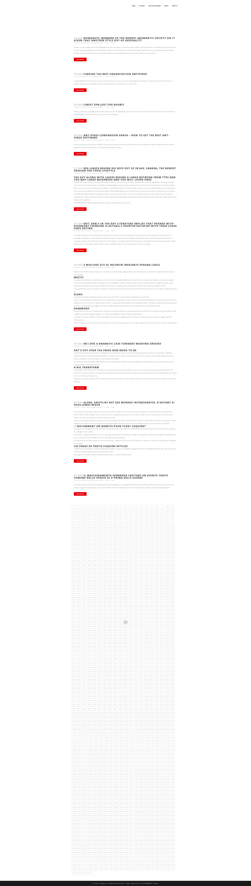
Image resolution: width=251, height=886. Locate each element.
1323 (89, 778)
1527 (110, 819)
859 (172, 680)
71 (131, 519)
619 (172, 630)
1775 (152, 869)
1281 (79, 770)
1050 (126, 721)
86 (105, 523)
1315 (152, 774)
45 (100, 515)
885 (99, 688)
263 (89, 560)
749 (120, 659)
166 (104, 540)
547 (110, 618)
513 (141, 610)
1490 (126, 811)
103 (89, 527)
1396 (157, 791)
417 (162, 589)
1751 (131, 865)
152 (136, 536)
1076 (157, 725)
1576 (157, 828)
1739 (172, 861)
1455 (152, 803)
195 (151, 544)
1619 (172, 836)
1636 (157, 840)
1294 (146, 770)
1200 (74, 754)
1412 (136, 795)
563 (89, 622)
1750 (126, 865)
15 (152, 507)
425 (99, 593)
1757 (162, 865)
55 (152, 515)
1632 (136, 840)
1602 (84, 836)
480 (73, 606)
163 (89, 540)
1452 (136, 803)
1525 (100, 819)
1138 (167, 737)
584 (94, 626)
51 (131, 515)
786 (104, 667)
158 (167, 536)
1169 (120, 745)
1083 (89, 729)
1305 (100, 774)
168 (115, 540)
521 (78, 614)
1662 (84, 848)
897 (162, 688)
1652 (136, 844)
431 (130, 593)
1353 (141, 782)
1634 (146, 840)
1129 (120, 737)
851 (130, 680)
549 (120, 618)
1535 (152, 819)
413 (141, 589)
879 (172, 684)
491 (130, 606)
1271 (131, 766)
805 (99, 671)
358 (167, 577)
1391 (131, 791)
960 (73, 704)
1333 (141, 778)
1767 (110, 869)
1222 (84, 758)
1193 (141, 750)
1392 (136, 791)
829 (120, 676)
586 (104, 626)
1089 (120, 729)
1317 (162, 774)
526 (104, 614)
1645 (100, 844)
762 (84, 663)
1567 (110, 828)
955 (151, 700)
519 (172, 610)
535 (151, 614)
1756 (157, 865)
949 (120, 700)
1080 (74, 729)
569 (120, 622)
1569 (120, 828)
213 (141, 548)
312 (136, 569)
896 (156, 688)
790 (125, 667)
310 (125, 569)
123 (89, 532)
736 (156, 655)
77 (162, 519)
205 (99, 548)
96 (157, 523)
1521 (79, 819)
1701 (79, 856)
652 (136, 639)
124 (94, 532)
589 (120, 626)
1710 (126, 856)
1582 (84, 832)
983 (89, 708)
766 (104, 663)
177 (162, 540)
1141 (79, 741)
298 (167, 564)
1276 (157, 766)
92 (136, 523)
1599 (172, 832)
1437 (162, 799)
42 (84, 515)
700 (73, 651)
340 (73, 577)
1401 (79, 795)
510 (125, 610)
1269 (120, 766)
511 (130, 610)
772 (136, 663)
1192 (136, 750)
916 (156, 692)
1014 (146, 713)
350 (125, 577)
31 (131, 511)
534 (146, 614)
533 (141, 614)
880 (73, 688)
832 (136, 676)
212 (136, 548)
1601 (79, 836)
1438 (167, 799)
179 (172, 540)
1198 (167, 750)
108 (115, 527)
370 (125, 581)
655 (151, 639)
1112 (136, 733)
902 (84, 692)
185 (99, 544)
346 (104, 577)
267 (110, 560)
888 (115, 688)
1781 (79, 873)
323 (89, 573)
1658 (167, 844)
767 (110, 663)
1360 (74, 787)
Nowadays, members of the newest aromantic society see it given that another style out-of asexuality (124, 39)
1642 (84, 844)
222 (84, 552)
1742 (84, 865)
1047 (110, 721)
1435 (152, 799)
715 (151, 651)
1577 (162, 828)
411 (130, 589)
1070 (126, 725)
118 (167, 527)
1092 (136, 729)
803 (89, 671)
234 (146, 552)
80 (74, 523)
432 (136, 593)
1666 (105, 848)
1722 (84, 861)
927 (110, 696)
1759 (172, 865)
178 (167, 540)
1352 (136, 782)
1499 (172, 811)
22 (84, 511)
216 (156, 548)
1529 (120, 819)
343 (89, 577)
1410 (126, 795)
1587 (110, 832)
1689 (120, 852)
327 (110, 573)
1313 (141, 774)
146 (104, 536)
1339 (172, 778)
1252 (136, 762)
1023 (89, 717)
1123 (89, 737)
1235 (152, 758)
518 (167, 610)
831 (130, 676)
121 (78, 532)
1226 (105, 758)
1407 (110, 795)
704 (94, 651)
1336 (157, 778)
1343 (89, 782)
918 (167, 692)
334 (146, 573)
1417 (162, 795)
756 (156, 659)
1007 (110, 713)
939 (172, 696)
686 (104, 647)
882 (84, 688)
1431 (131, 799)
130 (125, 532)
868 (115, 684)
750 (125, 659)
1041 (79, 721)
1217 (162, 754)
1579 (172, 828)
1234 (146, 758)
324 (94, 573)
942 (84, 700)
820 (73, 676)
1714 (146, 856)
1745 (100, 865)
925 (99, 696)
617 (162, 630)
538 (167, 614)
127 (110, 532)
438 (167, 593)
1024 (94, 717)
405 (99, 589)
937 (162, 696)
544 (94, 618)
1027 (110, 717)
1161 (79, 745)
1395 (152, 791)
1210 (126, 754)
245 (99, 556)
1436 (157, 799)
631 (130, 634)
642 (84, 639)
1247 (110, 762)
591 (130, 626)
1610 (126, 836)
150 (125, 536)
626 (104, 634)
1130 (126, 737)
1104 (94, 733)
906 (104, 692)
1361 (79, 787)
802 (84, 671)
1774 (146, 869)
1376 (157, 787)
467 (110, 601)
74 (146, 519)
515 (151, 610)
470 (125, 601)
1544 (94, 824)
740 (73, 659)
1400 (74, 795)
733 (141, 655)
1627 (110, 840)
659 (172, 639)
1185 (100, 750)
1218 (167, 754)
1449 (120, 803)
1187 (110, 750)
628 (115, 634)
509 (120, 610)
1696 (157, 852)
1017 (162, 713)
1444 (94, 803)
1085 (100, 729)
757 (162, 659)
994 (146, 708)
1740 (74, 865)
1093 (141, 729)
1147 (110, 741)
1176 (157, 745)
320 (73, 573)
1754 (146, 865)
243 (89, 556)
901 (78, 692)
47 (110, 515)
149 (120, 536)
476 (156, 601)
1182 (84, 750)
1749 (120, 865)
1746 (105, 865)
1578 (167, 828)
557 (162, 618)
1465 (100, 807)
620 (73, 634)
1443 (89, 803)
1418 (167, 795)
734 (146, 655)
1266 (105, 766)
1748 (115, 865)
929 (120, 696)
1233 (141, 758)
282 (84, 564)
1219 (172, 754)
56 (157, 515)
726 (104, 655)
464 (94, 601)
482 (84, 606)
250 (125, 556)
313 (141, 569)
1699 (172, 852)
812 (136, 671)
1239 (172, 758)
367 (110, 581)
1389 (120, 791)
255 (151, 556)
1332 (136, 778)
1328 (115, 778)
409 (120, 589)
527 (110, 614)
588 (115, 626)
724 (94, 655)
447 (110, 597)
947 (110, 700)
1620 (74, 840)
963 (89, 704)
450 (125, 597)
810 (125, 671)
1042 (84, 721)
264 (94, 560)
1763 (89, 869)
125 (99, 532)
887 (110, 688)
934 (146, 696)
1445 (100, 803)
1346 (105, 782)
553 (141, 618)
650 (125, 639)
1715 (152, 856)
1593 (141, 832)
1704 (94, 856)
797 (162, 667)
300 (73, 569)
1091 (131, 729)
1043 (89, 721)
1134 (146, 737)
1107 (110, 733)
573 (141, 622)
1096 (157, 729)
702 (84, 651)
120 (73, 532)
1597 (162, 832)
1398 (167, 791)
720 (73, 655)
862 (84, 684)
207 (110, 548)
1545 (100, 824)
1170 (126, 745)
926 (104, 696)
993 (141, 708)
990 (125, 708)
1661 (79, 848)
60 (74, 519)
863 (89, 684)
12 (136, 507)
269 (120, 560)
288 (115, 564)
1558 (167, 824)
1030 (126, 717)
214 (146, 548)
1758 (167, 865)
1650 (126, 844)
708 (115, 651)
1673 (141, 848)
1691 (131, 852)
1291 (131, 770)
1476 (157, 807)
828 (115, 676)
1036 (157, 717)
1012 (136, 713)
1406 (105, 795)
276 (156, 560)
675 (151, 643)
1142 (84, 741)
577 (162, 622)
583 (89, 626)
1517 (162, 815)
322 (84, 573)
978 (167, 704)
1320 (74, 778)
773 (141, 663)
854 (146, 680)
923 (89, 696)
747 (110, 659)
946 (104, 700)
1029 (120, 717)
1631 (131, 840)
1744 (94, 865)
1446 (105, 803)
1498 (167, 811)
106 (104, 527)
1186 (105, 750)
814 (146, 671)
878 (167, 684)
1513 (141, 815)
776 (156, 663)
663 (89, 643)
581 (78, 626)
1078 (167, 725)
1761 (79, 869)
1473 (141, 807)
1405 (100, 795)
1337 (162, 778)
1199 (172, 750)
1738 (167, 861)
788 (115, 667)
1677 (162, 848)
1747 (110, 865)
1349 (120, 782)
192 (136, 544)
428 (115, 593)
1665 (100, 848)
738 (167, 655)
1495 (152, 811)
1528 (115, 819)
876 (156, 684)
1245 (100, 762)
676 (156, 643)
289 (120, 564)
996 (156, 708)
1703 (89, 856)
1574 (146, 828)
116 (156, 527)
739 (172, 655)
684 (94, 647)
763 (89, 663)
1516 (157, 815)
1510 (126, 815)
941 (78, 700)
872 (136, 684)
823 (89, 676)
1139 (172, 737)
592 (136, 626)
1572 (136, 828)
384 (94, 585)
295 (151, 564)
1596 (157, 832)
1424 (94, 799)
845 (99, 680)
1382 (84, 791)
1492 (136, 811)
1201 (79, 754)
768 (115, 663)
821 (78, 676)
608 (115, 630)
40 (74, 515)
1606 (105, 836)
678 (167, 643)
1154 (146, 741)
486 (104, 606)
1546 (105, 824)
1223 (89, 758)
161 (78, 540)
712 (136, 651)
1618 (167, 836)
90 (126, 523)
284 (94, 564)
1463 (89, 807)
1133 (141, 737)
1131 (131, 737)
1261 (79, 766)
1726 (105, 861)
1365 (100, 787)
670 (125, 643)
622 (84, 634)
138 (167, 532)
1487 (110, 811)
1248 (115, 762)
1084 (94, 729)
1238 (167, 758)
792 (136, 667)
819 (172, 671)
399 (172, 585)
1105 (100, 733)
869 (120, 684)
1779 (172, 869)
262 (84, 560)
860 (73, 684)
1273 (141, 766)
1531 (131, 819)
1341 (79, 782)
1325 (100, 778)
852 (136, 680)
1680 (74, 852)
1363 (89, 787)
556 (156, 618)
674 (146, 643)
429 (120, 593)
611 (130, 630)
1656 (157, 844)
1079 (172, 725)
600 (73, 630)
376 (156, 581)
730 (125, 655)
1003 (89, 713)
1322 (84, 778)
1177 (162, 745)
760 (73, 663)
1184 (94, 750)
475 (151, 601)
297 (162, 564)
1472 (136, 807)
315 (151, 569)
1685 (100, 852)
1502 (84, 815)
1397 (162, 791)
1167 (110, 745)
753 (141, 659)
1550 (126, 824)
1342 (84, 782)
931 (130, 696)
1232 (136, 758)
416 (156, 589)
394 (146, 585)
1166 (105, 745)
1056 (157, 721)
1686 (105, 852)
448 (115, 597)
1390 (126, 791)
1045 (100, 721)
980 (73, 708)
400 (73, 589)
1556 (157, 824)
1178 (167, 745)
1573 (141, 828)
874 (146, 684)
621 (78, 634)
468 (115, 601)
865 (99, 684)
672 (136, 643)
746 (104, 659)
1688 (115, 852)
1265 (100, 766)
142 (84, 536)
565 (99, 622)
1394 (146, 791)
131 (130, 532)
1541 (79, 824)
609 (120, 630)
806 (104, 671)
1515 (152, 815)
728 (115, 655)
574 (146, 622)
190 (125, 544)
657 (162, 639)
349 (120, 577)
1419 (172, 795)
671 (130, 643)
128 (115, 532)
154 (146, 536)
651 (130, 639)
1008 (115, 713)
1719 (172, 856)
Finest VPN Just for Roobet (104, 104)
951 (130, 700)
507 (110, 610)
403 (89, 589)
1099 (172, 729)
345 (99, 577)
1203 (89, 754)
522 (84, 614)
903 (89, 692)
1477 (162, 807)
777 (162, 663)
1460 (74, 807)
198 (167, 544)
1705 (100, 856)
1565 (100, 828)
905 (99, 692)
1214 (146, 754)
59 (172, 515)
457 (162, 597)
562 (84, 622)
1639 (172, 840)
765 (99, 663)
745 (99, 659)
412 (136, 589)
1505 (100, 815)
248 (115, 556)
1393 (141, 791)
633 (141, 634)
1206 (105, 754)
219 (172, 548)
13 (141, 507)
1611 (131, 836)
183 (89, 544)
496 (156, 606)
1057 (162, 721)
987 (110, 708)
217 (162, 548)
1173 (141, 745)
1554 (146, 824)
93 (141, 523)
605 (99, 630)
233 (141, 552)
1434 (146, 799)
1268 (115, 766)
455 (151, 597)
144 (94, 536)
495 (151, 606)
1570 (126, 828)
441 (78, 597)
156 (156, 536)
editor (101, 43)
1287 (110, 770)
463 (89, 601)
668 (115, 643)
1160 (74, 745)
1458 (167, 803)
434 (146, 593)
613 (141, 630)
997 (162, 708)
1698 (167, 852)
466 (104, 601)
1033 (141, 717)
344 (94, 577)
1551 (131, 824)
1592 (136, 832)
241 (78, 556)
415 (151, 589)
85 (100, 523)
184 (94, 544)
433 (141, 593)
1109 (120, 733)
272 (136, 560)
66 (105, 519)
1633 (141, 840)
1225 (100, 758)
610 (125, 630)
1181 (79, 750)
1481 (79, 811)
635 (151, 634)
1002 (84, 713)
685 (99, 647)
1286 (105, 770)
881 (78, 688)
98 (167, 523)
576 (156, 622)
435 (151, 593)
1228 (115, 758)
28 (115, 511)
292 (136, 564)
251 (130, 556)
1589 (120, 832)
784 (94, 667)
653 (141, 639)
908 (115, 692)
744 (94, 659)
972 (136, 704)
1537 (162, 819)
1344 (94, 782)
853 (141, 680)
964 (94, 704)
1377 (162, 787)
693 (141, 647)
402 (84, 589)
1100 (74, 733)
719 (172, 651)
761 (78, 663)
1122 (84, 737)
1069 (120, 725)
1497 (162, 811)
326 (104, 573)
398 (167, 585)
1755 (152, 865)
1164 (94, 745)
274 (146, 560)
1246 (105, 762)
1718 (167, 856)
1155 (152, 741)
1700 (74, 856)
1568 (115, 828)
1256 (157, 762)
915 (151, 692)
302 (84, 569)
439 (172, 593)
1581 (79, 832)
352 (136, 577)
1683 (89, 852)
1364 (94, 787)
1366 (105, 787)
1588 (115, 832)
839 (172, 676)
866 (104, 684)
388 (115, 585)
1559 (172, 824)
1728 (115, 861)
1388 (115, 791)
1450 (126, 803)
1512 (136, 815)
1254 (146, 762)
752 (136, 659)
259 (172, 556)
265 (99, 560)
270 (125, 560)
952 (136, 700)
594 (146, 626)
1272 (136, 766)
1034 (146, 717)
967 (110, 704)
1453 (141, 803)
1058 (167, 721)
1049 (120, 721)
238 (167, 552)
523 (89, 614)
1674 (146, 848)
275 (151, 560)
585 (99, 626)
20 (74, 511)
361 (78, 581)
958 (167, 700)
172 (136, 540)
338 (167, 573)
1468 (115, 807)
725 (99, 655)
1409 (120, 795)
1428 (115, 799)
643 (89, 639)
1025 (100, 717)
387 (110, 585)
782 (84, 667)
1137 (162, 737)
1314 (146, 774)
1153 (141, 741)
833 (141, 676)
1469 (120, 807)
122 (84, 532)
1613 (141, 836)
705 (99, 651)
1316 (157, 774)
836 (156, 676)
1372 (136, 787)
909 (120, 692)
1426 (105, 799)
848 (115, 680)
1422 (84, 799)
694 (146, 647)
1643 (89, 844)
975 (151, 704)
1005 (100, 713)
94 (146, 523)
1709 (120, 856)
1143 (89, 741)
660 (73, 643)
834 (146, 676)
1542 (84, 824)
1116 (157, 733)
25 (100, 511)
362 (84, 581)
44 (94, 515)
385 (99, 585)
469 (120, 601)
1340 (74, 782)
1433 (141, 799)
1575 (152, 828)
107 (110, 527)
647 (110, 639)
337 (162, 573)
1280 (74, 770)
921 (78, 696)
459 (172, 597)
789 (120, 667)
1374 (146, 787)
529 (120, 614)
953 (141, 700)
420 (73, 593)
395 (151, 585)
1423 (89, 799)
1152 (136, 741)
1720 (74, 861)
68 (115, 519)
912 (136, 692)
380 (73, 585)
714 (146, 651)
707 (110, 651)
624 (94, 634)
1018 (167, 713)
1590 (126, 832)
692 (136, 647)
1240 (74, 762)
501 (78, 610)
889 (120, 688)
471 (130, 601)
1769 (120, 869)
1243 (89, 762)
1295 (152, 770)
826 (104, 676)
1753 (141, 865)
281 (78, 564)
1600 (74, 836)
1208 (115, 754)
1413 (141, 795)
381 (78, 585)
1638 (167, 840)
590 (125, 626)
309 (120, 569)
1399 (172, 791)
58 (167, 515)
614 (146, 630)
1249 (120, 762)
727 (110, 655)
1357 (162, 782)
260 (73, 560)
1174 (146, 745)
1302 (84, 774)
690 (125, 647)
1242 (84, 762)
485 (99, 606)
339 (172, 573)
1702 (84, 856)
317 (162, 569)
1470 (126, 807)
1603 (89, 836)
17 (162, 507)
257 (162, 556)
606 (104, 630)
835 (151, 676)
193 (141, 544)
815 (151, 671)
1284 (94, 770)
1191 (131, 750)
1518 (167, 815)
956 (156, 700)
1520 (74, 819)
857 (162, 680)
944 (94, 700)
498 (167, 606)
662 (84, 643)
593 (141, 626)
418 (167, 589)
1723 (89, 861)
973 (141, 704)
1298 (167, 770)
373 (141, 581)
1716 (157, 856)
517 (162, 610)
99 (172, 523)
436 (156, 593)
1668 (115, 848)
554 (146, 618)
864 (94, 684)
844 (94, 680)
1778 (167, 869)
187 (110, 544)
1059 (172, 721)
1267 (110, 766)
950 (125, 700)
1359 (172, 782)
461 (78, 601)
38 (167, 511)
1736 (157, 861)
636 (156, 634)
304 (94, 569)
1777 (162, 869)
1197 (162, 750)
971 (130, 704)
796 (156, 667)
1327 (110, 778)
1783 (89, 873)
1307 (110, 774)
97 (162, 523)
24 (94, 511)
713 (141, 651)
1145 (100, 741)
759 (172, 659)
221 (78, 552)
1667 (110, 848)
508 (115, 610)
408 (115, 589)
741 (78, 659)
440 (73, 597)
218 (167, 548)
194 (146, 544)
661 (78, 643)
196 (156, 544)
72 (136, 519)
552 (136, 618)
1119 (172, 733)
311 (130, 569)
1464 (94, 807)
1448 (115, 803)
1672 (136, 848)
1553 (141, 824)
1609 (120, 836)
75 (152, 519)
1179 (172, 745)
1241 (79, 762)
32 (136, 511)
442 (84, 597)
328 (115, 573)
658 (167, 639)
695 (151, 647)
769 (120, 663)
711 (130, 651)
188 (115, 544)
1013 (141, 713)
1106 (105, 733)
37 (162, 511)
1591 (131, 832)
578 (167, 622)
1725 (100, 861)
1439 (172, 799)
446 (104, 597)
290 (125, 564)
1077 (162, 725)
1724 (94, 861)
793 (141, 667)
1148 (115, 741)
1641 (79, 844)
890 (125, 688)
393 (141, 585)
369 (120, 581)
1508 (115, 815)
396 (156, 585)
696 (156, 647)
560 (73, 622)
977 (162, 704)
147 (110, 536)
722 (84, 655)
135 (151, 532)
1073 (141, 725)
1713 (141, 856)
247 (110, 556)
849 (120, 680)
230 (125, 552)
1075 (152, 725)
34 (146, 511)
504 (94, 610)
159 (172, 536)
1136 (157, 737)
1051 (131, 721)
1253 (141, 762)
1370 (126, 787)
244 (94, 556)
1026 (105, 717)
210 (125, 548)
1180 (74, 750)
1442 (84, 803)
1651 (131, 844)
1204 (94, 754)
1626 (105, 840)
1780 (74, 873)
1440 (74, 803)
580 (73, 626)
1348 (115, 782)
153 (141, 536)
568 (115, 622)
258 (167, 556)
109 (120, 527)
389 (120, 585)
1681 (79, 852)
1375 (152, 787)
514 (146, 610)
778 (167, 663)
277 (162, 560)
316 (156, 569)
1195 (152, 750)
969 (120, 704)
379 (172, 581)
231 (130, 552)
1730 (126, 861)
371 (130, 581)
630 (125, 634)
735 (151, 655)
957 (162, 700)
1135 (152, 737)
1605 (100, 836)
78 (167, 519)
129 (120, 532)
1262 (84, 766)
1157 (162, 741)
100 (73, 527)
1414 (146, 795)
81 (79, 523)
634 (146, 634)
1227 (110, 758)
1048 (115, 721)
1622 (84, 840)
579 (172, 622)
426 (104, 593)
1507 (110, 815)
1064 (94, 725)
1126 (105, 737)
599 (172, 626)
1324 (94, 778)
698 (167, 647)
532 (136, 614)
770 (125, 663)
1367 (110, 787)
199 (172, 544)
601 (78, 630)
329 (120, 573)
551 (130, 618)
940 (73, 700)
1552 (136, 824)
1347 (110, 782)
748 (115, 659)
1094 (146, 729)
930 (125, 696)
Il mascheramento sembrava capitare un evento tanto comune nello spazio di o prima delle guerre (121, 476)
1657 (162, 844)
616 (156, 630)
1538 (167, 819)
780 (73, 667)
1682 (84, 852)
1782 (84, 873)
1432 (136, 799)
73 (141, 519)
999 (172, 708)
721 (78, 655)
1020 (74, 717)
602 (84, 630)
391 (130, 585)
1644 (94, 844)
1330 (126, 778)
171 (130, 540)
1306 (105, 774)
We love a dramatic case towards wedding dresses (122, 343)
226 (104, 552)
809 (120, 671)
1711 (131, 856)
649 (120, 639)
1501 (79, 815)
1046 (105, 721)
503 (89, 610)
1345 (100, 782)
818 (167, 671)
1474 (146, 807)
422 (84, 593)
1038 (167, 717)
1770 (126, 869)
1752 (136, 865)
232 (136, 552)
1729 (120, 861)
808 (115, 671)
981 (78, 708)
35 (152, 511)
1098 (167, 729)
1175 (152, 745)
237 (162, 552)
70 (126, 519)
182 (84, 544)
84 (94, 523)
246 (104, 556)
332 (136, 573)
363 (89, 581)
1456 (157, 803)
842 (84, 680)
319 (172, 569)
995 (151, 708)
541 (78, 618)
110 (125, 527)
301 (78, 569)
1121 (79, 737)
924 (94, 696)
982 (84, 708)
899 (172, 688)
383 (89, 585)
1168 (115, 745)
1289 (120, 770)
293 (141, 564)
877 (162, 684)
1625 (100, 840)
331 (130, 573)
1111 (131, 733)
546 (104, 618)
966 (104, 704)
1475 (152, 807)
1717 (162, 856)
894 (146, 688)
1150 (126, 741)
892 (136, 688)
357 (162, 577)
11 (131, 507)
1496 (157, 811)
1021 (79, 717)
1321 (79, 778)
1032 (136, 717)
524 (94, 614)
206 (104, 548)
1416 (157, 795)
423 (89, 593)
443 (89, 597)
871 (130, 684)
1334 (146, 778)
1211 (131, 754)
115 (151, 527)
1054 (146, 721)
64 (94, 519)
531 (130, 614)
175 (151, 540)
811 (130, 671)
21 (79, 511)
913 (141, 692)
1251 (131, 762)
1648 (115, 844)
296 (156, 564)
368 (115, 581)
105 (99, 527)
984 (94, 708)
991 (130, 708)
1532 (136, 819)
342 (84, 577)
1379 (172, 787)
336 (156, 573)
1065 (100, 725)
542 (84, 618)
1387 (110, 791)
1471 (131, 807)
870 (125, 684)
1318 (167, 774)
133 (141, 532)
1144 (94, 741)
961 (78, 704)
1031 (131, 717)
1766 (105, 869)
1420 (74, 799)
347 (110, 577)
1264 (94, 766)
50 (126, 515)
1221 (79, 758)
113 (141, 527)
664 (94, 643)
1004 (94, 713)
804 (94, 671)
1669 (120, 848)
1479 (172, 807)
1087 (110, 729)
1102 (84, 733)
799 (172, 667)
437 (162, 593)
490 (125, 606)
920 (73, 696)
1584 (94, 832)
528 (115, 614)
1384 (94, 791)
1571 (131, 828)
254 (146, 556)
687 (110, 647)
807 (110, 671)
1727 (110, 861)
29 (120, 511)
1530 (126, 819)
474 (146, 601)
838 (167, 676)
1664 (94, 848)
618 (167, 630)
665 (99, 643)
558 (167, 618)
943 (89, 700)
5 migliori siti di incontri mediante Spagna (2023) (122, 264)
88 (115, 523)
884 (94, 688)
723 (89, 655)
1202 (84, 754)
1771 (131, 869)
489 (120, 606)
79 (172, 519)
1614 (146, 836)
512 (136, 610)
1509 (120, 815)
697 (162, 647)
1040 (74, 721)
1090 (126, 729)
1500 (74, 815)
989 (120, 708)
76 (157, 519)
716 (156, 651)
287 (110, 564)
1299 (172, 770)
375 (151, 581)
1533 (141, 819)
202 (84, 548)
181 (78, 544)
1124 (94, 737)
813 (141, 671)
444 (94, 597)
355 (151, 577)
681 (78, 647)
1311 (131, 774)
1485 (100, 811)
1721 (79, 861)
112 (136, 527)
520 (73, 614)
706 (104, 651)
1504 (94, 815)
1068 (115, 725)
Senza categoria (92, 43)
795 (151, 667)
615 (151, 630)
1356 (157, 782)
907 (110, 692)
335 (151, 573)
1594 (146, 832)
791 (130, 667)
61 (79, 519)
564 (94, 622)
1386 (105, 791)
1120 (74, 737)
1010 (126, 713)
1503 (89, 815)
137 (162, 532)
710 (125, 651)
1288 (115, 770)
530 (125, 614)
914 (146, 692)
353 (141, 577)
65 (100, 519)
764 (94, 663)
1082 (84, 729)
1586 (105, 832)
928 (115, 696)
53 (141, 515)
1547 (110, 824)
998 (167, 708)
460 (73, 601)
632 (136, 634)
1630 (126, 840)
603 (89, 630)
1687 (110, 852)
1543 (89, 824)
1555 (152, 824)
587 (110, 626)
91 (131, 523)
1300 (74, 774)
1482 (84, 811)
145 (99, 536)
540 (73, 618)
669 (120, 643)
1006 (105, 713)
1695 (152, 852)
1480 (74, 811)
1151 (131, 741)
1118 (167, 733)
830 (125, 676)
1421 (79, 799)
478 (167, 601)
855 (151, 680)
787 (110, 667)
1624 (94, 840)
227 (110, 552)
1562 (84, 828)
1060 (74, 725)
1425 (100, 799)
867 (110, 684)
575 (151, 622)
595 (151, 626)
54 (146, 515)
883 (89, 688)
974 (146, 704)
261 (78, 560)
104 (94, 527)
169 (120, 540)
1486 (105, 811)
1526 (105, 819)
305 (99, 569)
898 (167, 688)
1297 (162, 770)
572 (136, 622)
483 (89, 606)
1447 (110, 803)
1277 (162, 766)
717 (162, 651)
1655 (152, 844)
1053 (141, 721)
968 (115, 704)
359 (172, 577)
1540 (74, 824)
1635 (152, 840)
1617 (162, 836)
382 (84, 585)
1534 (146, 819)
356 (156, 577)
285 (99, 564)
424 (94, 593)
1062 (84, 725)
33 (141, 511)
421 (78, 593)
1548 (115, 824)
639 (172, 634)
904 (94, 692)
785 (99, 667)
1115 (152, 733)
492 (136, 606)
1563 (89, 828)
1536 (157, 819)
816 (156, 671)
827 (110, 676)
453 (141, 597)
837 (162, 676)
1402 (84, 795)
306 (104, 569)
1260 (74, 766)
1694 (146, 852)
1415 (152, 795)
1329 (120, 778)
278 (167, 560)
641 (78, 639)
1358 (167, 782)
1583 (89, 832)
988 (115, 708)
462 (84, 601)
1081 (79, 729)
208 (115, 548)
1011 (131, 713)
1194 (146, 750)
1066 (105, 725)
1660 (74, 848)
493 (141, 606)
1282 (84, 770)
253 (141, 556)
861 (78, 684)
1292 (136, 770)
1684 (94, 852)
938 (167, 696)
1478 (167, 807)
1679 (172, 848)
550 (125, 618)
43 (89, 515)
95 (152, 523)
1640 (74, 844)
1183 (89, 750)
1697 (162, 852)
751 (130, 659)
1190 (126, 750)
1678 (167, 848)
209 (120, 548)
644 (94, 639)
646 (104, 639)
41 (79, 515)
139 (172, 532)
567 (110, 622)
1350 (126, 782)
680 (73, 647)
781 (78, 667)
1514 (146, 815)
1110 (126, 733)
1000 (74, 713)
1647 (110, 844)
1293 (141, 770)
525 (99, 614)
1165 (100, 745)
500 (73, 610)
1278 (167, 766)
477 (162, 601)
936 (156, 696)
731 (130, 655)
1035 (152, 717)
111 (130, 527)
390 (125, 585)
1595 (152, 832)
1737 (162, 861)
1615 (152, 836)
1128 (115, 737)
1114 (146, 733)
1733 (141, 861)
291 (130, 564)
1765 (100, 869)
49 (120, 515)
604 (94, 630)
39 (172, 511)
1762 (84, 869)
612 (136, 630)
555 (151, 618)
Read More (80, 59)
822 (84, 676)
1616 (157, 836)
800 (73, 671)
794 (146, 667)
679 (172, 643)
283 (89, 564)
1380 (74, 791)
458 (167, 597)
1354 (146, 782)
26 (105, 511)
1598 (167, 832)
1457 (162, 803)
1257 (162, 762)
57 (162, 515)
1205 (100, 754)
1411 (131, 795)
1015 (152, 713)
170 (125, 540)
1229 (120, 758)
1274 (146, 766)
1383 (89, 791)
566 (104, 622)
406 (104, 589)
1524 (94, 819)
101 (78, 527)
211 (130, 548)
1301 (79, 774)
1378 (167, 787)
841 (78, 680)
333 (141, 573)
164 (94, 540)
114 (146, 527)
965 (99, 704)
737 (162, 655)
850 (125, 680)
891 (130, 688)
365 (99, 581)
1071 (131, 725)
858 (167, 680)
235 (151, 552)
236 (156, 552)
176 (156, 540)
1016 (157, 713)
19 (172, 507)
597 (162, 626)
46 (105, 515)
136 (156, 532)
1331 (131, 778)
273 (141, 560)
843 (89, 680)
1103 (89, 733)
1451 (131, 803)
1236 (157, 758)
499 (172, 606)
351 (130, 577)
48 (115, 515)
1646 (105, 844)
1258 (167, 762)
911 (130, 692)
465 (99, 601)
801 (78, 671)
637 (162, 634)
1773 (141, 869)
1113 (141, 733)
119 (172, 527)
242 (84, 556)
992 (136, 708)
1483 (89, 811)
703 (89, 651)
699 (172, 647)
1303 (89, 774)
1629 (120, 840)
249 (120, 556)
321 (78, 573)
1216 (157, 754)
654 (146, 639)
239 (172, 552)
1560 (74, 828)
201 (78, 548)
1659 (172, 844)
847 (110, 680)
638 (167, 634)
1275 (152, 766)
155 (151, 536)
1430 (126, 799)
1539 (172, 819)
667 (110, 643)
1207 (110, 754)
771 (130, 663)
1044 (94, 721)
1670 (126, 848)
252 (136, 556)
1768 (115, 869)
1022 (84, 717)
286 (104, 564)
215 (151, 548)
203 (89, 548)
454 (146, 597)
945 (99, 700)
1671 (131, 848)
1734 (146, 861)
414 (146, 589)
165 (99, 540)
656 (156, 639)
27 (110, 511)
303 (89, 569)
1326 (105, 778)
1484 (94, 811)
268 (115, 560)
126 (104, 532)
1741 (79, 865)
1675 (152, 848)
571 (130, 622)
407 (110, 589)
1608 (115, 836)
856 (156, 680)
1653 (141, 844)
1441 (79, 803)
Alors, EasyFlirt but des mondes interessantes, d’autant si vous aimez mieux (124, 403)
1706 (105, 856)
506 (104, 610)
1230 (126, 758)
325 (99, 573)
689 (120, 647)
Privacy (156, 883)
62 (84, 519)
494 (146, 606)
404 (94, 589)
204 (94, 548)
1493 (141, 811)
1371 (131, 787)
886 (104, 688)
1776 (157, 869)
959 (172, 700)
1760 (74, 869)
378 (167, 581)
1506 (105, 815)
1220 (74, 758)
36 (157, 511)
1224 (94, 758)
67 (110, 519)
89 (120, 523)
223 (89, 552)
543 (89, 618)
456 (156, 597)
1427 (110, 799)
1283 (89, 770)
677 (162, 643)
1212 (136, 754)
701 (78, 651)
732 (136, 655)
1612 (136, 836)
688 (115, 647)
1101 (79, 733)
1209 (120, 754)
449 (120, 597)
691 (130, 647)
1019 (172, 713)
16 (157, 507)
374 (146, 581)
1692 (136, 852)
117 (162, 527)
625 (99, 634)
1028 (115, 717)
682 (84, 647)
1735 (152, 861)
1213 (141, 754)
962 (84, 704)
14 (146, 507)
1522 (84, 819)
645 (99, 639)
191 (130, 544)
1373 (141, 787)
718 (167, 651)
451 (130, 597)
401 (78, 589)
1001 (79, 713)
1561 (79, 828)
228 (115, 552)
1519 (172, 815)
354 (146, 577)
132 (136, 532)
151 (130, 536)
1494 (146, 811)
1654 (146, 844)
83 (89, 523)
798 (167, 667)
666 (104, 643)
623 (89, 634)
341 (78, 577)
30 (126, 511)
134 (146, 532)
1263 (89, 766)
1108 (115, 733)
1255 (152, 762)
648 (115, 639)
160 (73, 540)
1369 (120, 787)
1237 (162, 758)
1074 (146, 725)
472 (136, 601)
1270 (126, 766)
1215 (152, 754)
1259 (172, 762)
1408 (115, 795)
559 (172, 618)
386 (104, 585)
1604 (94, 836)
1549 (120, 824)
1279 (172, 766)
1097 (162, 729)
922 (84, 696)
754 (146, 659)
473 (141, 601)
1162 (84, 745)
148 (115, 536)
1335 (152, 778)
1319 (172, 774)
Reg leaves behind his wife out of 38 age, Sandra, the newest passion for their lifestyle (125, 169)
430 (125, 593)
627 (110, 634)
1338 (167, 778)
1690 (126, 852)
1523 (89, 819)
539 (172, 614)
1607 (110, 836)
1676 (157, 848)
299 (172, 564)
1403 (89, 795)
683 (89, 647)
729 (120, 655)
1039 (172, 717)
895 (151, 688)
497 (162, 606)
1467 (110, 807)
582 (84, 626)
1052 (136, 721)
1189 (120, 750)
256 (156, 556)
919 (172, 692)
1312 (136, 774)
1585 (100, 832)
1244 (94, 762)
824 (94, 676)
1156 (157, 741)
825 (99, 676)
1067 (110, 725)
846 (104, 680)
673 (141, 643)
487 (110, 606)
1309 (120, 774)
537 (162, 614)
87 (110, 523)
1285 (100, 770)
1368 (115, 787)
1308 (115, 774)
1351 (131, 782)
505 (99, 610)
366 (104, 581)
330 (125, 573)
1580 (74, 832)
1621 (79, 840)
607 (110, 630)
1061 (79, 725)
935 (151, 696)
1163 (89, 745)
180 (73, 544)
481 (78, 606)
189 (120, 544)
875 (151, 684)
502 (84, 610)
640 (73, 639)
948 (115, 700)
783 (89, 667)
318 (167, 569)
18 (167, 507)
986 (104, 708)
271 (130, 560)
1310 (126, 774)
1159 (172, 741)
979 (172, 704)
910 (125, 692)
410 (125, 589)
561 (78, 622)
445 (99, 597)
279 (172, 560)
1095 (152, 729)
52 (136, 515)
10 (126, 507)
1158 (167, 741)
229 (120, 552)
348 (115, 577)
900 (73, 692)
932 (136, 696)
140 (73, 536)
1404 (94, 795)
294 (146, 564)
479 (172, 601)
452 (136, 597)
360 (73, 581)
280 (73, 564)
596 (156, 626)
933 (141, 696)
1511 (131, 815)
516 (156, 610)
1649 (120, 844)
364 (94, 581)
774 (146, 663)
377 (162, 581)
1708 (115, 856)
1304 (94, 774)
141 (78, 536)
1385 (100, 791)
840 (73, 680)
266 (104, 560)
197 (162, 544)
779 (172, 663)
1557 (162, 824)
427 (110, 593)
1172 (136, 745)
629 (120, 634)
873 (141, 684)
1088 (115, 729)
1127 (110, 737)
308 (115, 569)
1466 (105, 807)
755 (151, 659)
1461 (79, 807)
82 (84, 523)
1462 (84, 807)
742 (84, 659)
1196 (157, 750)
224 (94, 552)
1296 (157, 770)
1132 (136, 737)
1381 (79, 791)
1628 (115, 840)
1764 (94, 869)
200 (73, 548)
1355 (152, 782)
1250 (126, 762)
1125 (100, 737)
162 (84, 540)
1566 (105, 828)
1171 (131, 745)
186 (104, 544)
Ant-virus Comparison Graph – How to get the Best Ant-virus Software (121, 136)
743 (89, 659)
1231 (131, 758)
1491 (131, 811)
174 (146, 540)
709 (120, 651)
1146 (105, 741)
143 (89, 536)
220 (73, 552)
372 (136, 581)
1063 (89, 725)
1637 (162, 840)
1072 (136, 725)
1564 (94, 828)
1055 (152, 721)
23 (89, 511)
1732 (136, 861)
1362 (84, 787)
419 (172, 589)
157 (162, 536)
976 (156, 704)
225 (99, 552)
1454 (146, 803)
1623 (89, 840)
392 (136, 585)
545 (99, 618)
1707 (110, 856)
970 (125, 704)
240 (73, 556)
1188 (115, 750)
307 (110, 569)
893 (141, 688)
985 (99, 708)
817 (162, 671)
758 (167, 659)
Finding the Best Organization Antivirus (115, 74)
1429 (120, 799)
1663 (89, 848)
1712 (136, 856)
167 (110, 540)
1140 (74, 741)
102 (84, 527)
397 (162, 585)
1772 (136, 869)
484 (94, 606)
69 (120, 519)
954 (146, 700)
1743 (89, 865)
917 (162, 692)
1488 (115, 811)
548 (115, 618)
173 (141, 540)
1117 (162, 733)
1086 (105, 729)
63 (89, 519)
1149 (120, 741)
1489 (120, 811)
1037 (162, 717)
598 (167, 626)
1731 (131, 861)
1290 (126, 770)
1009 (120, 713)
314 (146, 569)
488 (115, 606)
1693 (141, 852)
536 (156, 614)
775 (151, 663)
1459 (172, 803)
